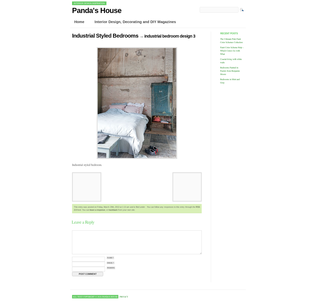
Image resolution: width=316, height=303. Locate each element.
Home (79, 22)
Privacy (124, 296)
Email (110, 263)
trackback (113, 210)
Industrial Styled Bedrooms (105, 36)
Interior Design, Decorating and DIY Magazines (135, 22)
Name (110, 258)
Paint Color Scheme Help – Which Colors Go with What (232, 50)
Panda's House (96, 10)
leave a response (97, 210)
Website (111, 268)
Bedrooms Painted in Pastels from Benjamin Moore (230, 71)
